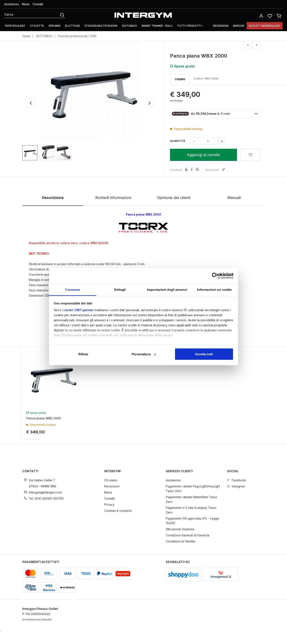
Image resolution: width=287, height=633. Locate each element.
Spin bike (55, 25)
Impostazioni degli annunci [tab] (167, 289)
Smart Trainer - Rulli (157, 25)
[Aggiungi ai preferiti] (250, 155)
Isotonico (129, 25)
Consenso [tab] (72, 289)
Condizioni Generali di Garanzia (187, 535)
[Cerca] (62, 14)
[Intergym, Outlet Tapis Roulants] (142, 15)
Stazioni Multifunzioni (100, 25)
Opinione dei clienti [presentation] (173, 198)
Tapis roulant (14, 25)
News (26, 4)
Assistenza (11, 4)
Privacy (109, 504)
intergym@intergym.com (45, 492)
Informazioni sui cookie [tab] (214, 289)
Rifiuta (83, 354)
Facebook (238, 480)
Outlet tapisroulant (264, 25)
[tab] (53, 198)
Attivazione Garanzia (180, 529)
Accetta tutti (204, 354)
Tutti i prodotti (189, 25)
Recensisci (212, 169)
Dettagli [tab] (120, 289)
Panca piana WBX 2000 (43, 418)
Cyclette (37, 25)
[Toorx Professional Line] (180, 79)
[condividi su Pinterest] (197, 170)
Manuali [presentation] (234, 198)
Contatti (38, 4)
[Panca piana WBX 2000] (90, 91)
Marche (238, 25)
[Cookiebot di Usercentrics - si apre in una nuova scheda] (215, 276)
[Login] (261, 15)
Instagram (238, 486)
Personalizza (141, 354)
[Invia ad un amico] (186, 170)
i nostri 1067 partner (78, 310)
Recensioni (220, 25)
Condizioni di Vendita (180, 541)
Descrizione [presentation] (53, 198)
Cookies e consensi (118, 510)
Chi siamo (110, 480)
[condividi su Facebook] (192, 170)
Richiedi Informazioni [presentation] (113, 198)
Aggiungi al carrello (203, 155)
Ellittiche (72, 25)
